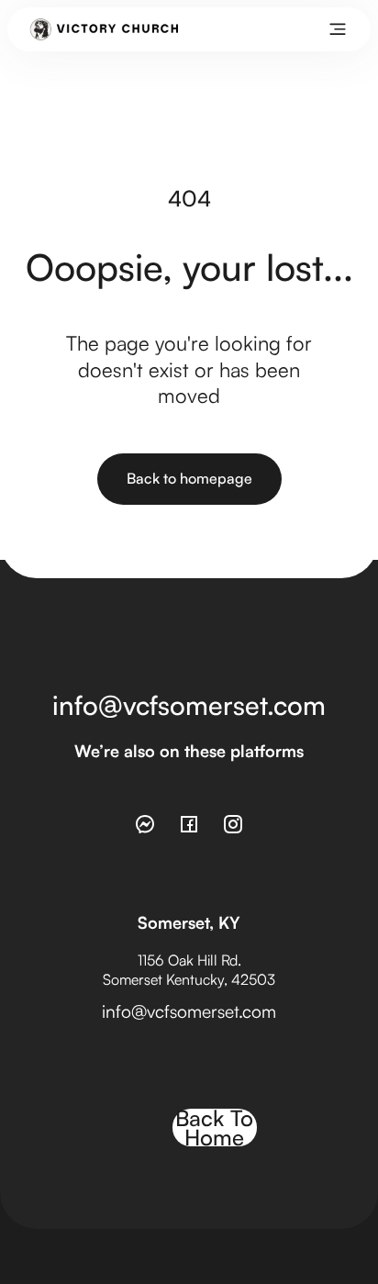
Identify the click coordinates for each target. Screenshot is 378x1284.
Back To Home (214, 1128)
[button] (337, 29)
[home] (104, 29)
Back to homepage (189, 478)
